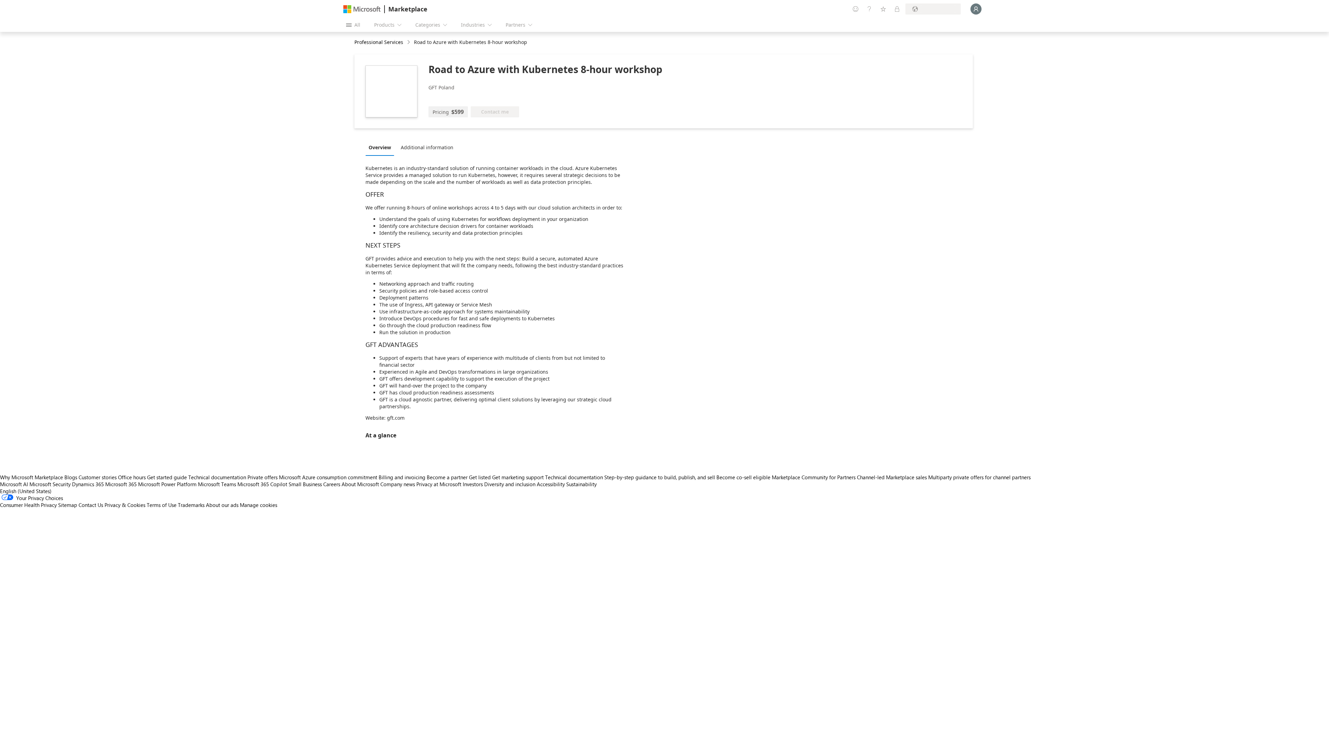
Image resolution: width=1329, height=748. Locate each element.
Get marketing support (518, 477)
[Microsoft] (362, 9)
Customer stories (98, 477)
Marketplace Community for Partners (814, 477)
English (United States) (26, 491)
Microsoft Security (50, 484)
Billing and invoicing (402, 477)
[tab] (381, 147)
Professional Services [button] (378, 42)
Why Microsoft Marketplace (31, 477)
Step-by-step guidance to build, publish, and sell (659, 477)
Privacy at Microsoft (438, 484)
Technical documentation (217, 477)
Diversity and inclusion (509, 484)
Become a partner (447, 477)
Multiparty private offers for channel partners (979, 477)
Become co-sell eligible (743, 477)
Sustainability (581, 484)
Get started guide (167, 477)
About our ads (222, 504)
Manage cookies (258, 504)
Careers (331, 484)
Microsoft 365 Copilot (262, 484)
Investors (473, 484)
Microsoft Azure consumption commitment (329, 477)
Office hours (132, 477)
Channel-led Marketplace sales (892, 477)
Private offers (262, 477)
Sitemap (67, 504)
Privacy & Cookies (125, 504)
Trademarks (191, 504)
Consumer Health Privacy (28, 504)
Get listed (480, 477)
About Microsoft (360, 484)
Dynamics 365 (88, 484)
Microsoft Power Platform (167, 484)
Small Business (305, 484)
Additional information (427, 147)
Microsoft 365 (121, 484)
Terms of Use (162, 504)
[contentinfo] (409, 42)
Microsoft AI (14, 484)
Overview (380, 147)
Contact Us (91, 504)
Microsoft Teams (217, 484)
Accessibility (551, 484)
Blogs (70, 477)
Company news (397, 484)
